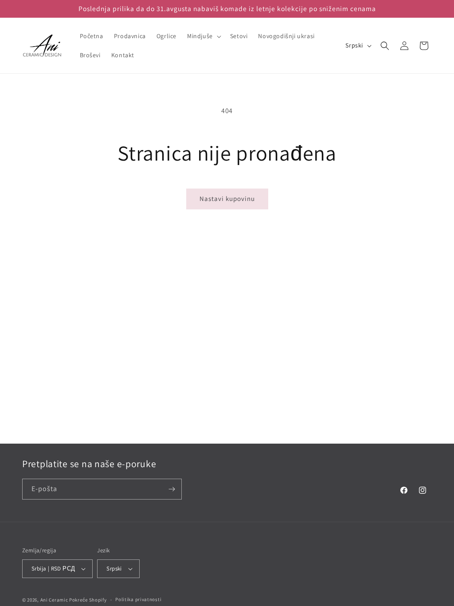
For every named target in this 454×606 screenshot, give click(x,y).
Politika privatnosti (138, 599)
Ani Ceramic (54, 600)
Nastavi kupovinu (227, 198)
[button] (203, 36)
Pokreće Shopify (88, 600)
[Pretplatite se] (171, 489)
